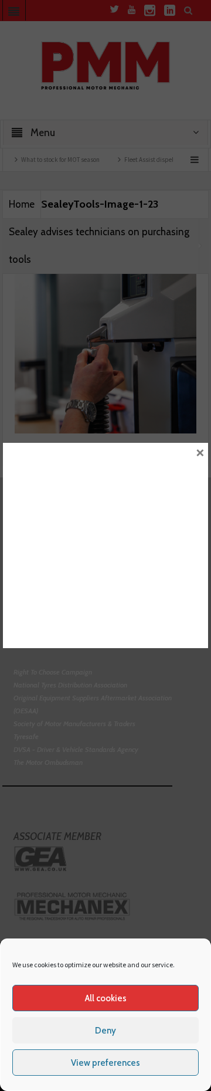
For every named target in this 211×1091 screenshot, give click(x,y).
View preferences (105, 1063)
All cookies (106, 998)
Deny (105, 1030)
